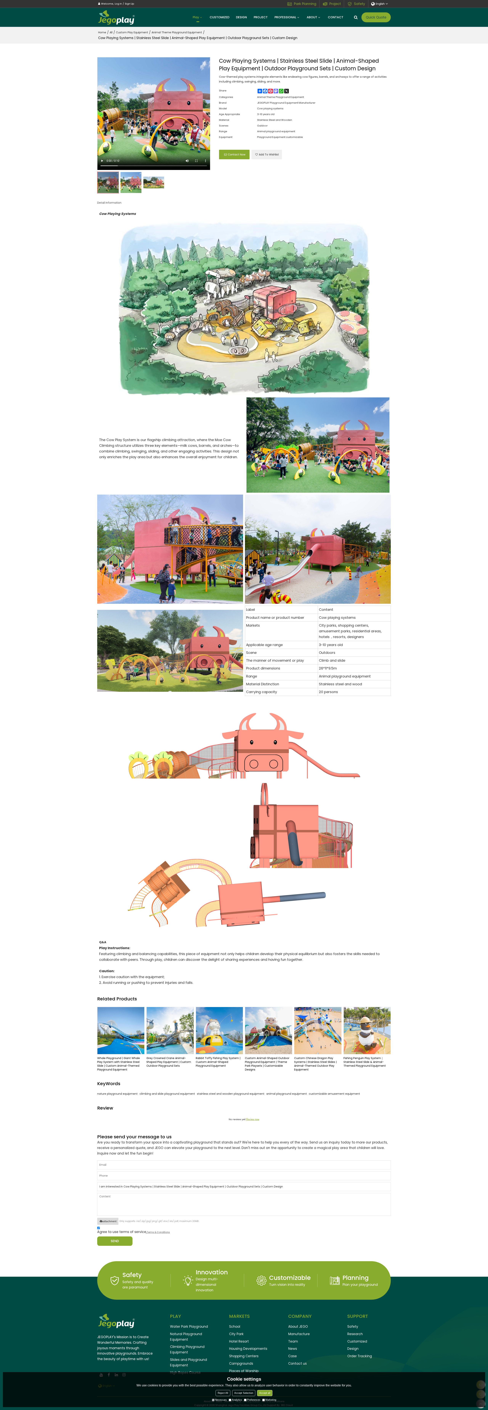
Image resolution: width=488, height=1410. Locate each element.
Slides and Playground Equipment (188, 1362)
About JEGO (298, 1326)
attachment (109, 1221)
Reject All (223, 1393)
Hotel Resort (239, 1341)
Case (292, 1356)
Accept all (264, 1393)
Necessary (221, 1399)
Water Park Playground (189, 1326)
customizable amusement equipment (334, 1094)
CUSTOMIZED (219, 17)
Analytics (237, 1399)
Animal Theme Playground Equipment (177, 32)
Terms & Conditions (158, 1232)
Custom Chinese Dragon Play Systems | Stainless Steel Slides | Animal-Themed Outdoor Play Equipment (315, 1063)
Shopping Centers (243, 1356)
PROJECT (261, 17)
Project (335, 3)
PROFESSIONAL (285, 17)
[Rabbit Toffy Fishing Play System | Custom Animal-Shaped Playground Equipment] (219, 1030)
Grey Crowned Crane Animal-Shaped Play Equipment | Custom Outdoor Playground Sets (168, 1062)
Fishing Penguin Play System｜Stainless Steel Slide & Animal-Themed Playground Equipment (365, 1062)
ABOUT (312, 17)
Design (353, 1348)
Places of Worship (243, 1371)
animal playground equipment (286, 1094)
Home (102, 32)
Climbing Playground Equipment (187, 1349)
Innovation (212, 1272)
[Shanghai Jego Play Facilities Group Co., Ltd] (116, 17)
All (111, 32)
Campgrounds (241, 1363)
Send (115, 1241)
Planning (356, 1278)
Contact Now (236, 154)
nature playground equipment (117, 1094)
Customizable (290, 1278)
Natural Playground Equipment (186, 1337)
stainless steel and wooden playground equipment (230, 1094)
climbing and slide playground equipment (167, 1094)
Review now (252, 1119)
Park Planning (305, 3)
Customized (357, 1341)
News (292, 1348)
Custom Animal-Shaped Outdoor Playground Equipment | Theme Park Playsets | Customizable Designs (267, 1063)
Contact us (297, 1363)
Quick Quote (376, 17)
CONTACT (335, 17)
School (234, 1326)
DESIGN (241, 17)
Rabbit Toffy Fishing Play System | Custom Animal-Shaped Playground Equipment (218, 1062)
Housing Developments (248, 1348)
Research (355, 1334)
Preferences (253, 1399)
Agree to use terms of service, (133, 1232)
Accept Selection (243, 1393)
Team (293, 1341)
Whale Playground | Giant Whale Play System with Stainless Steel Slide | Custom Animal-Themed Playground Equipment (118, 1063)
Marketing (270, 1399)
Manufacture (299, 1334)
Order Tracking (359, 1356)
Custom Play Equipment (132, 32)
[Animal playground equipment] (317, 445)
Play (196, 17)
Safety (359, 3)
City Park (236, 1334)
